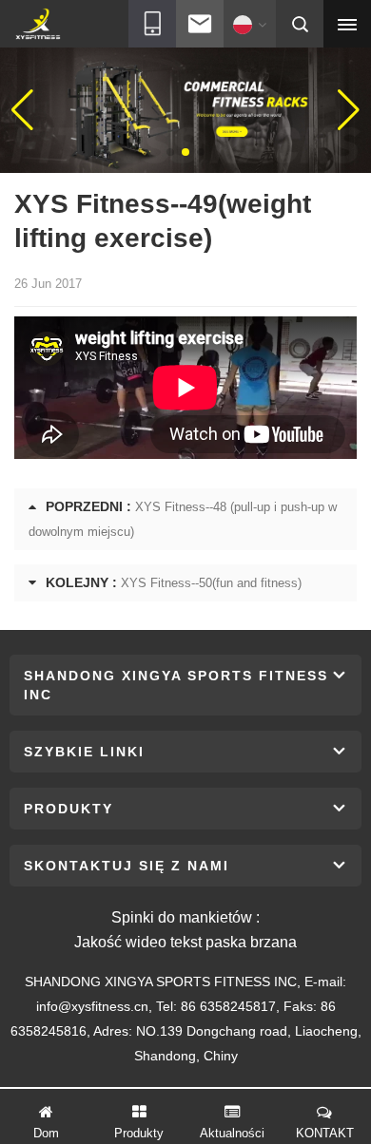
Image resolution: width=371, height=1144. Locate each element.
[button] (170, 152)
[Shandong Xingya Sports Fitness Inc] (37, 25)
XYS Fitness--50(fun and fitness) (211, 583)
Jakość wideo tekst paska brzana (185, 942)
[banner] (185, 109)
